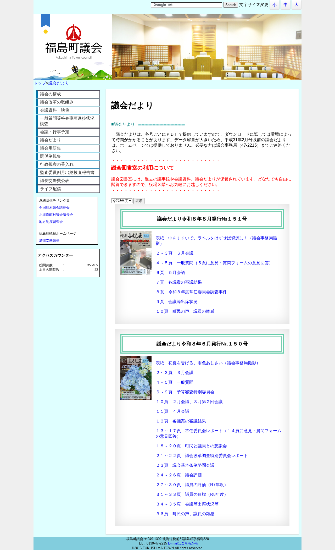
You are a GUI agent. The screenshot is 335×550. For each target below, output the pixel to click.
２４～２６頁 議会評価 (179, 475)
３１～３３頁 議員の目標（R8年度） (192, 494)
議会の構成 (50, 94)
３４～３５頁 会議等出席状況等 (187, 504)
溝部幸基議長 (49, 241)
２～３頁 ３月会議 (174, 372)
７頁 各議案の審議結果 (179, 282)
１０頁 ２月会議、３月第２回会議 (189, 401)
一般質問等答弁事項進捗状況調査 (67, 121)
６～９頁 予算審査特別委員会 (185, 392)
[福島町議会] (168, 78)
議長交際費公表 (54, 180)
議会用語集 (50, 148)
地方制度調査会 (51, 222)
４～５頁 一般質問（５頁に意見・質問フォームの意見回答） (214, 263)
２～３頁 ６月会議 (174, 253)
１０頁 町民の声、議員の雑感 (185, 311)
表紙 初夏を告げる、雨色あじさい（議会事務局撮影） (208, 363)
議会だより (50, 140)
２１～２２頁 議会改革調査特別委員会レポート (202, 455)
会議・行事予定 (54, 132)
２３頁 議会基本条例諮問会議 (185, 465)
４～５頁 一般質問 (174, 382)
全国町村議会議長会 (54, 208)
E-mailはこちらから (183, 543)
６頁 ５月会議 (170, 272)
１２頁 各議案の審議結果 (181, 421)
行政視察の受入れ (57, 164)
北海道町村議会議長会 (56, 215)
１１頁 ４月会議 (172, 411)
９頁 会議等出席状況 (177, 301)
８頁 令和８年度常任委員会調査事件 (191, 292)
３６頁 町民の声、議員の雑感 (185, 514)
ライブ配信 (50, 188)
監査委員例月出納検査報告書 (67, 172)
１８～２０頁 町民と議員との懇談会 (191, 446)
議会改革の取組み (57, 102)
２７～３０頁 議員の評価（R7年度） (192, 484)
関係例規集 (50, 156)
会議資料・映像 (54, 110)
